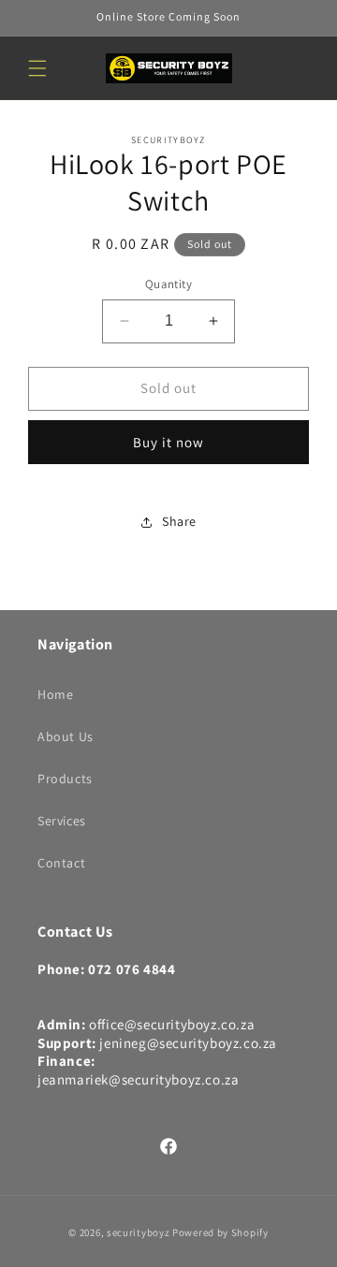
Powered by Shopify (220, 1232)
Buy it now (168, 442)
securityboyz (138, 1232)
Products (65, 778)
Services (61, 820)
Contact (61, 862)
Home (55, 694)
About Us (65, 736)
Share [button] (179, 521)
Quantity (168, 284)
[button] (37, 68)
